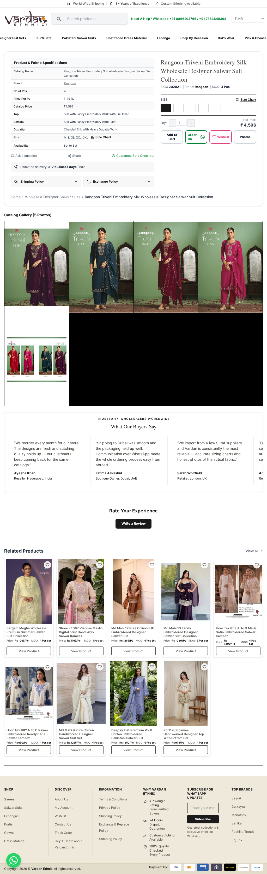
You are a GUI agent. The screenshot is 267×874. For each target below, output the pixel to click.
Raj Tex (237, 840)
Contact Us (63, 824)
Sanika (237, 823)
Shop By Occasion (194, 38)
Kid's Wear (226, 38)
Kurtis (8, 824)
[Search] (58, 19)
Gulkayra (238, 807)
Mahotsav (239, 815)
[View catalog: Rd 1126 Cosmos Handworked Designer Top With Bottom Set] (185, 708)
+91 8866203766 (182, 19)
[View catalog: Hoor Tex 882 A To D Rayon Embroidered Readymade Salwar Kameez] (28, 708)
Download (44, 307)
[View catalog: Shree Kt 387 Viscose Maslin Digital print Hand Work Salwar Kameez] (81, 608)
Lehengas (11, 816)
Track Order (63, 833)
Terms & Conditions (113, 799)
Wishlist (223, 137)
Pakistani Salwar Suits (79, 38)
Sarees (9, 799)
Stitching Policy (110, 839)
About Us (61, 799)
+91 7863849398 (212, 19)
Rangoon (70, 83)
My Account (63, 808)
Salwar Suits (13, 808)
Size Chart (103, 137)
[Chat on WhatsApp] (13, 860)
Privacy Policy (109, 808)
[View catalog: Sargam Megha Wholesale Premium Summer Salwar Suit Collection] (28, 608)
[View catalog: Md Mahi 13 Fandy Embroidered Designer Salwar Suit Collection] (185, 608)
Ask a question (26, 156)
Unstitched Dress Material (126, 38)
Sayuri (236, 798)
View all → (254, 551)
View (25, 307)
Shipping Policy (110, 816)
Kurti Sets (44, 38)
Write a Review (134, 523)
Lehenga (163, 38)
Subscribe (203, 819)
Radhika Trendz (243, 832)
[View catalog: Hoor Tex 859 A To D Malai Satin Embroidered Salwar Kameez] (238, 608)
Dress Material (14, 841)
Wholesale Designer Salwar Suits (52, 197)
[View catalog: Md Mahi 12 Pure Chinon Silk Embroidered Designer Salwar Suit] (133, 608)
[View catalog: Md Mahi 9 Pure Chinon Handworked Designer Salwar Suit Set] (81, 708)
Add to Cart (172, 137)
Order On (192, 137)
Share (76, 156)
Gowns (9, 833)
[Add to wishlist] (47, 564)
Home (16, 197)
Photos (245, 137)
